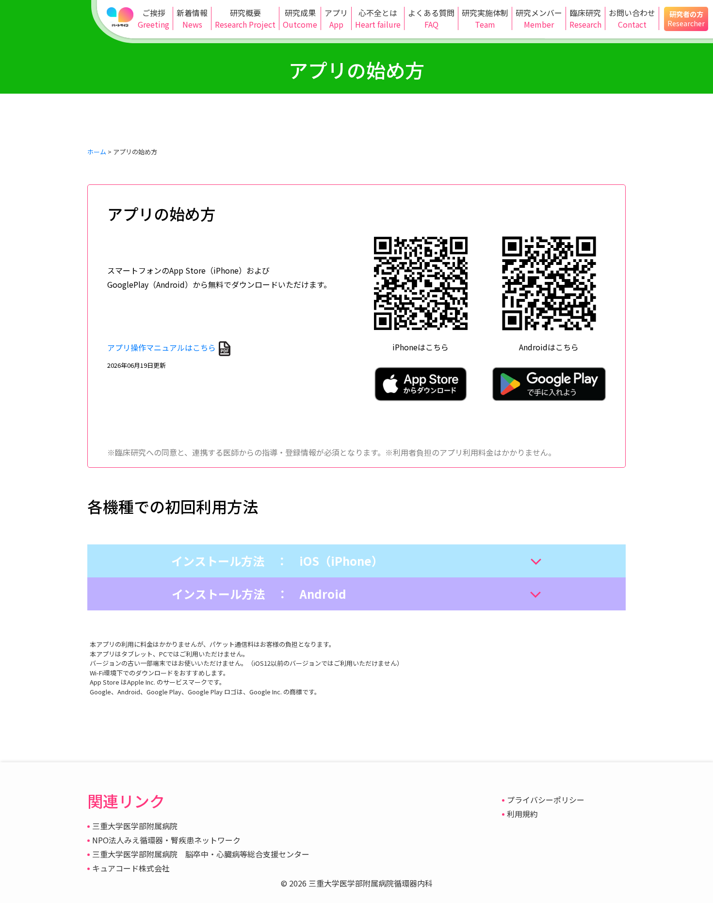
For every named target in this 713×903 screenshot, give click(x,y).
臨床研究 (585, 18)
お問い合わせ (632, 18)
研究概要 (245, 18)
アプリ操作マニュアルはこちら (161, 347)
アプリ (336, 18)
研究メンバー (539, 18)
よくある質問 (431, 18)
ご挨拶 (153, 18)
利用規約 (522, 814)
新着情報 (192, 18)
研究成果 (300, 18)
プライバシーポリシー (545, 799)
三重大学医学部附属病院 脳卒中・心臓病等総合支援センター (200, 854)
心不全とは (378, 18)
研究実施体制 (485, 18)
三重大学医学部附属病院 (135, 826)
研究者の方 (686, 18)
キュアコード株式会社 (131, 868)
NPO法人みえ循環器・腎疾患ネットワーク (166, 840)
